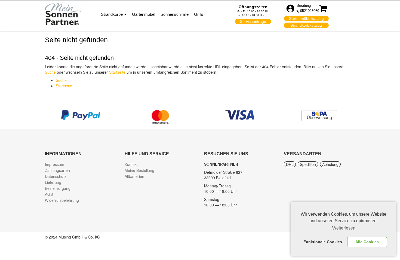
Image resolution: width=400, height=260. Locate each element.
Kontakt (131, 164)
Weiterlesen (343, 228)
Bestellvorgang (57, 188)
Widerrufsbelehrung (62, 200)
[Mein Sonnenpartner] (63, 14)
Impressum (54, 164)
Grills (198, 14)
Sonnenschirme (175, 14)
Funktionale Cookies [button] (322, 242)
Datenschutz (55, 176)
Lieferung (53, 182)
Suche (50, 72)
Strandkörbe (112, 14)
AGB (49, 194)
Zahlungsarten (57, 170)
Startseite (117, 72)
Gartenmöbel (143, 14)
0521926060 (309, 11)
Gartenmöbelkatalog (306, 18)
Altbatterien (134, 176)
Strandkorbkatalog (306, 25)
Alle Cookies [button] (367, 242)
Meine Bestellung (139, 170)
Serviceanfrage (253, 21)
